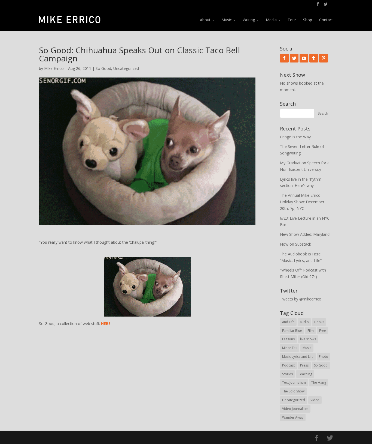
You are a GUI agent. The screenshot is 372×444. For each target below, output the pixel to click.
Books (319, 322)
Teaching (305, 374)
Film (310, 330)
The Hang (318, 382)
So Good (103, 68)
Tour (292, 19)
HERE (106, 323)
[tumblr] (313, 58)
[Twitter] (294, 58)
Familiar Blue (292, 330)
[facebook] (284, 58)
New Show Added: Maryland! (305, 234)
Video (314, 400)
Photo (323, 356)
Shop (307, 19)
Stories (287, 374)
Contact (326, 19)
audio (304, 322)
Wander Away (292, 417)
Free (322, 330)
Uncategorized (126, 68)
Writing (249, 19)
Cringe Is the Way (295, 136)
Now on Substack (295, 244)
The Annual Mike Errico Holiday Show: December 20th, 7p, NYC (302, 202)
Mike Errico (54, 68)
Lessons (288, 339)
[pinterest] (323, 58)
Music (226, 19)
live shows (308, 339)
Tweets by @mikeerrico (300, 299)
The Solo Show (293, 391)
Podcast (288, 365)
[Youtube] (304, 58)
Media (271, 19)
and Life (288, 322)
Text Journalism (294, 382)
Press (304, 365)
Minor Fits (289, 347)
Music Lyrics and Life (297, 356)
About (205, 19)
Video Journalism (295, 408)
